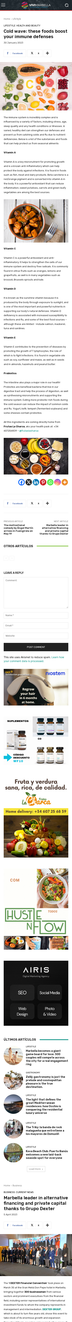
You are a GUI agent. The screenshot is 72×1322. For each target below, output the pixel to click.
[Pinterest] (43, 482)
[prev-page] (6, 558)
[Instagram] (57, 482)
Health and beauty (28, 25)
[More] (47, 53)
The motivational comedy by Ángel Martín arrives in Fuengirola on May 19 (18, 529)
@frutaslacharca (28, 430)
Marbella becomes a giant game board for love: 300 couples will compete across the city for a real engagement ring (47, 1057)
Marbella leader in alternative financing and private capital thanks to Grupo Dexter (54, 529)
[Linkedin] (36, 482)
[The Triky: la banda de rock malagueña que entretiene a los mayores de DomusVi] (13, 1129)
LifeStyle (17, 18)
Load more (35, 1169)
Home (7, 18)
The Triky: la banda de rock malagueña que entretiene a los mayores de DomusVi (45, 1131)
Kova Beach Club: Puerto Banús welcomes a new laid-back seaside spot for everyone (47, 1155)
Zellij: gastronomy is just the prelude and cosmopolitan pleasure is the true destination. (45, 1082)
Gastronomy (33, 1073)
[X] (28, 482)
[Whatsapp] (50, 482)
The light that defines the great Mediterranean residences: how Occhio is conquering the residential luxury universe (44, 1106)
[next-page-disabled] (12, 558)
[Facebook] (21, 482)
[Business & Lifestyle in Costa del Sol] (36, 5)
